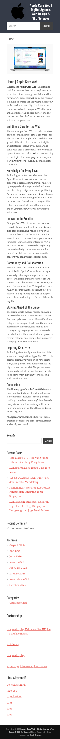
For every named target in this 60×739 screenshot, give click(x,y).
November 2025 (19, 579)
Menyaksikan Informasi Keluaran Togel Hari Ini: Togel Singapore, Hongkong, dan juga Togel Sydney (29, 506)
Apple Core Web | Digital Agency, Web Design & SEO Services (41, 12)
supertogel (13, 666)
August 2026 (17, 545)
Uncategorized (18, 602)
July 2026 (15, 550)
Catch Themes (36, 735)
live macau (22, 633)
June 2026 (15, 556)
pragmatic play (15, 629)
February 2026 (18, 567)
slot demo (12, 644)
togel (9, 714)
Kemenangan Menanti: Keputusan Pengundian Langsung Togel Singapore (29, 492)
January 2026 (17, 573)
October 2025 (17, 585)
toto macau (27, 666)
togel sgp (12, 690)
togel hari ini (14, 696)
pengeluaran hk (16, 684)
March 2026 (16, 562)
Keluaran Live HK (35, 629)
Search (11, 435)
